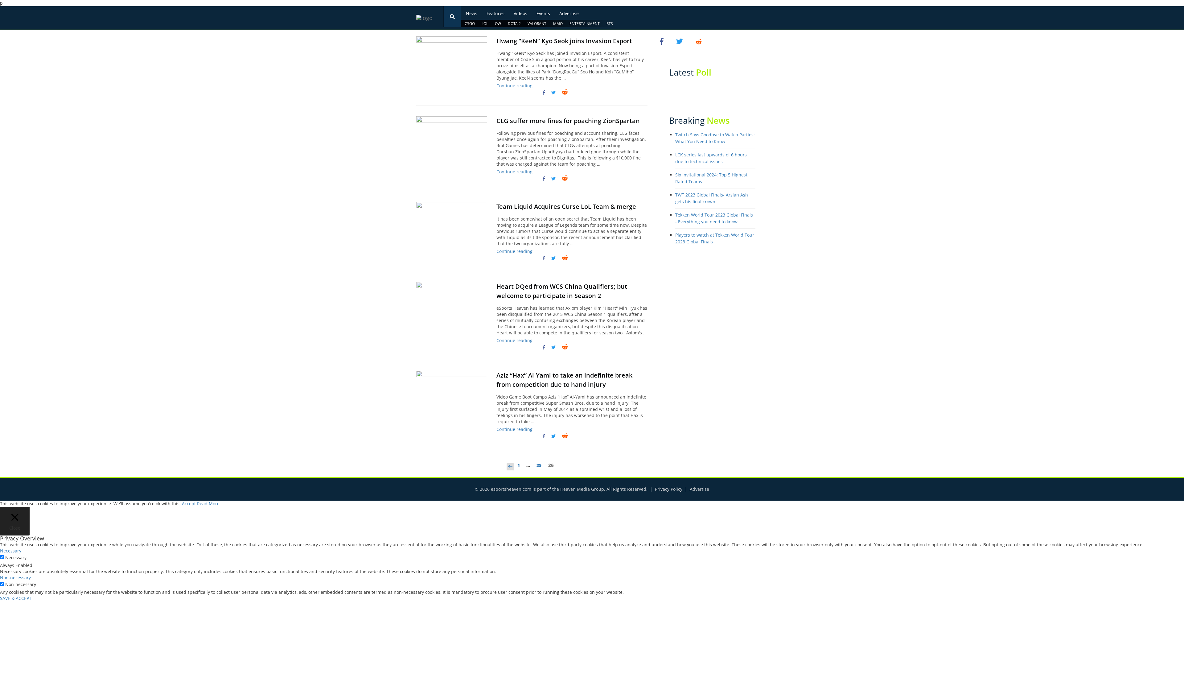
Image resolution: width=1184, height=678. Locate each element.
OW (498, 23)
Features (495, 13)
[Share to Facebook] (545, 93)
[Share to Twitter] (553, 93)
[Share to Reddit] (564, 92)
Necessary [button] (10, 551)
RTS (609, 23)
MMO (558, 23)
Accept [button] (189, 503)
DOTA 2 (514, 23)
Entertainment (584, 23)
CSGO (470, 23)
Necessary (16, 557)
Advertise (569, 13)
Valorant (537, 23)
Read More (208, 503)
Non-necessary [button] (15, 578)
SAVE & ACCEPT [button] (15, 598)
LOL (485, 23)
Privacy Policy (668, 489)
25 (540, 466)
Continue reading (514, 86)
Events (543, 13)
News (471, 13)
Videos (520, 13)
